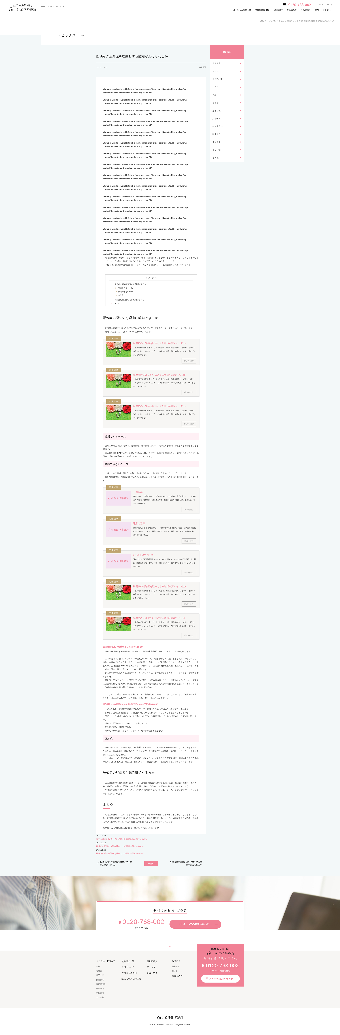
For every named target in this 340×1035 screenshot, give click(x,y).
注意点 (121, 295)
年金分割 (216, 150)
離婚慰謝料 (217, 126)
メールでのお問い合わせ (196, 924)
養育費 (215, 103)
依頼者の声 (278, 10)
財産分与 (216, 118)
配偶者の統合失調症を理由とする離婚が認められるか (120, 853)
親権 (214, 95)
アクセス (327, 10)
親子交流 (216, 111)
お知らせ (216, 71)
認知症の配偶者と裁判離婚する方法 (127, 300)
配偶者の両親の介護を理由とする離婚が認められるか (120, 846)
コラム (215, 87)
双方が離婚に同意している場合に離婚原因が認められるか (122, 839)
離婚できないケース (126, 292)
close (154, 278)
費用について (128, 967)
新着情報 (216, 63)
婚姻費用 (216, 142)
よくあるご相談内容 (242, 10)
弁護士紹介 (292, 10)
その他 (215, 158)
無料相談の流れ (262, 10)
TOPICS (176, 961)
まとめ (115, 303)
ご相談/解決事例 (129, 973)
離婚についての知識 (131, 979)
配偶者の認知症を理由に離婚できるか (128, 284)
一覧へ (151, 863)
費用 (317, 10)
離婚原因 (216, 134)
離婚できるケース (125, 288)
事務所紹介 (306, 10)
